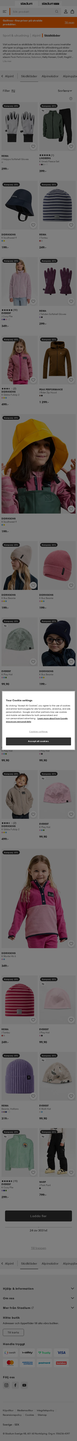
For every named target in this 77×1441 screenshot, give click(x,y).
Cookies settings (38, 731)
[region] (38, 720)
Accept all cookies (38, 741)
